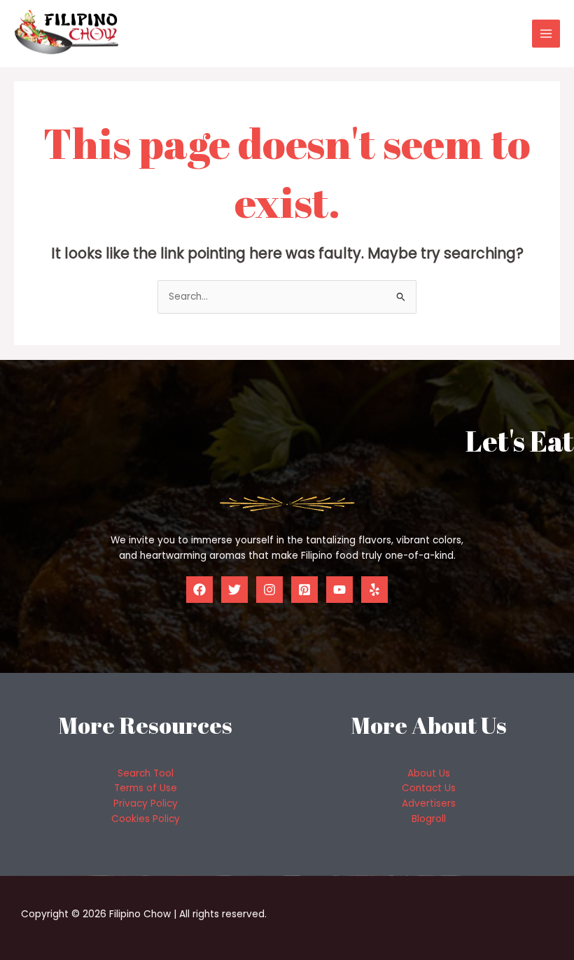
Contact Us (429, 788)
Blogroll (429, 819)
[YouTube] (339, 589)
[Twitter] (234, 589)
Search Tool (146, 773)
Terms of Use (145, 788)
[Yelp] (374, 589)
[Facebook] (199, 589)
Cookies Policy (145, 819)
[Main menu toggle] (546, 34)
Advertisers (429, 803)
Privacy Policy (145, 803)
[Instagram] (269, 589)
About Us (428, 773)
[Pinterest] (304, 589)
